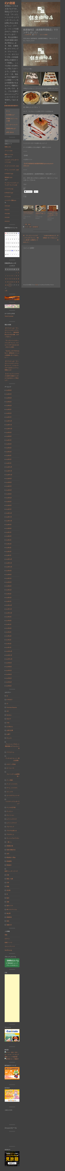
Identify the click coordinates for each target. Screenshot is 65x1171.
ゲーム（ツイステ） (12, 787)
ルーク (35, 34)
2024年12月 (9, 467)
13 (12, 278)
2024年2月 (8, 505)
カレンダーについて (12, 124)
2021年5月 (8, 632)
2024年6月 (9, 490)
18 (7, 281)
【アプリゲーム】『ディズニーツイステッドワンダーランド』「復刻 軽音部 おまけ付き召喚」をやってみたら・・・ (12, 332)
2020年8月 (9, 666)
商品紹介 (9, 865)
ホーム (8, 111)
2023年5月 (8, 540)
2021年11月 (9, 609)
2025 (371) (7, 209)
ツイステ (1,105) (9, 188)
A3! (7, 695)
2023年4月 (8, 543)
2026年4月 (9, 405)
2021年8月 (8, 620)
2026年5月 (8, 401)
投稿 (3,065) (8, 146)
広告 (8, 875)
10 (5, 278)
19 (10, 281)
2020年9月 (9, 663)
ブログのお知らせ (12, 830)
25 (7, 284)
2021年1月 (8, 647)
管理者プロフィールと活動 (12, 119)
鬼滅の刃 (9, 925)
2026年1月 (8, 417)
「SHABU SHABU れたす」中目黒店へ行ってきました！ (50, 238)
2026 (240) (7, 205)
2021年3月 (8, 639)
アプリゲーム (10, 752)
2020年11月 (9, 655)
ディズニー (10, 811)
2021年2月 (8, 643)
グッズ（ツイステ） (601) (12, 166)
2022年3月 (8, 593)
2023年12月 (9, 513)
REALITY (9, 719)
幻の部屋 (10, 3)
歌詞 (8, 898)
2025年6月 (8, 444)
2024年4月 (9, 497)
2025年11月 (9, 424)
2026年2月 (8, 413)
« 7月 (6, 290)
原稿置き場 (10, 846)
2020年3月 (8, 686)
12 (9, 278)
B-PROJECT (9, 699)
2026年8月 (9, 390)
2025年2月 (8, 459)
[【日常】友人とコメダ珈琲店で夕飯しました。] (40, 208)
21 (14, 281)
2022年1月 (8, 601)
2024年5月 (8, 494)
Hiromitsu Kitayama (12, 707)
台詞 (8, 853)
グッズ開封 (10, 780)
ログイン (7, 938)
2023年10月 (9, 520)
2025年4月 (8, 451)
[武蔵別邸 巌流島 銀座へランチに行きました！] (28, 208)
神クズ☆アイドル (12, 909)
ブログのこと (10, 834)
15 (16, 278)
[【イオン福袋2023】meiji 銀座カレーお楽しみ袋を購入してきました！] (52, 208)
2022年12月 (9, 559)
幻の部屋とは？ (10, 114)
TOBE (8, 722)
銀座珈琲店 (35, 226)
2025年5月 (8, 447)
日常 (8, 882)
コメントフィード (10, 946)
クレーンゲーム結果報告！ (13, 775)
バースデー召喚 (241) (10, 200)
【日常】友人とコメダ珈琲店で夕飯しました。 (40, 213)
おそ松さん (10, 726)
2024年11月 (9, 471)
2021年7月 (8, 624)
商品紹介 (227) (8, 177)
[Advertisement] (12, 998)
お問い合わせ (10, 132)
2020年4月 (9, 682)
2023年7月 (8, 532)
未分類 (8, 890)
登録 (6, 934)
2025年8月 (8, 436)
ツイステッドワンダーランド (13, 802)
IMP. (8, 711)
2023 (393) (7, 217)
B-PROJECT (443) (9, 173)
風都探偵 (9, 917)
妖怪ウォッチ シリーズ (11, 871)
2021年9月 (8, 616)
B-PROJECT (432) (9, 192)
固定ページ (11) (9, 154)
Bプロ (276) (8, 196)
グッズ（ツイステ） (12, 784)
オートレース (10, 768)
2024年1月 (8, 509)
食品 (8, 921)
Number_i (9, 715)
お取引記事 (10, 730)
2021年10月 (9, 613)
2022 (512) (7, 221)
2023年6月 (8, 536)
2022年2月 (8, 597)
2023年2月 (8, 551)
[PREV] (6, 231)
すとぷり (9, 738)
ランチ (26, 226)
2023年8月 (8, 528)
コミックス (10, 791)
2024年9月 (9, 478)
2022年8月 (8, 574)
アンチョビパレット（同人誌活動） (13, 759)
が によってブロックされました (13, 963)
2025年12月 (9, 421)
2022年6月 (8, 582)
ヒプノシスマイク (12, 819)
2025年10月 (9, 428)
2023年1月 (8, 555)
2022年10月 (9, 566)
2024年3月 (8, 501)
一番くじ (9, 842)
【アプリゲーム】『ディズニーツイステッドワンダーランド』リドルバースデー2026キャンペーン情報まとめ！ (12, 366)
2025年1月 (8, 463)
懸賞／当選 (10, 878)
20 (12, 281)
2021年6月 (8, 628)
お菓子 (8, 734)
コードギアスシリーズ (13, 795)
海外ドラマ (10, 905)
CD (7, 703)
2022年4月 (8, 590)
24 (5, 284)
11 (7, 278)
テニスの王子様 (11, 807)
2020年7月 (9, 670)
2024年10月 (9, 474)
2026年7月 (8, 394)
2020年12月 (9, 651)
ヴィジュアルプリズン (13, 838)
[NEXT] (18, 231)
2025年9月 (8, 432)
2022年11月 (9, 563)
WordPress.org (8, 950)
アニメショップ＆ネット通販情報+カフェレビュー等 (12, 746)
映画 (8, 886)
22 (16, 281)
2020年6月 (9, 674)
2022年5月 (8, 586)
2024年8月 (9, 482)
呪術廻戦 (9, 861)
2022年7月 (8, 578)
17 (5, 281)
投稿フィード (8, 942)
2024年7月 (8, 486)
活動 (8, 901)
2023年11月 (9, 517)
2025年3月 (8, 455)
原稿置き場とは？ (11, 128)
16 (18, 278)
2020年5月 (9, 678)
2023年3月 (8, 547)
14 (14, 278)
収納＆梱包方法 (11, 849)
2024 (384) (7, 213)
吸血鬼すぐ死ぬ (11, 857)
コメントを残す (44, 34)
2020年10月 (9, 659)
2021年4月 (8, 636)
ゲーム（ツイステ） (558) (12, 169)
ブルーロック (10, 826)
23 (18, 281)
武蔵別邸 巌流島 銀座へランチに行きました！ (28, 213)
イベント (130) (8, 150)
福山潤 (8, 913)
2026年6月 (9, 398)
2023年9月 (8, 524)
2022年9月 (8, 570)
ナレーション (10, 815)
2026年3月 (8, 409)
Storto (36, 284)
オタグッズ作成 (11, 764)
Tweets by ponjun (9, 316)
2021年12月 (9, 605)
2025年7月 (8, 440)
